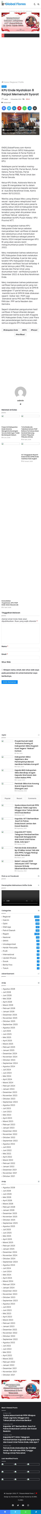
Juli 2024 (7, 1070)
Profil (5, 951)
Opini (5, 923)
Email (5, 654)
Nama (5, 646)
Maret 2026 (8, 1005)
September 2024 (10, 1063)
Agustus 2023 (9, 1105)
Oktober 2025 (9, 1021)
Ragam (6, 934)
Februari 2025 (9, 1047)
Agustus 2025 (9, 1028)
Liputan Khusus (9, 958)
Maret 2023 (8, 1121)
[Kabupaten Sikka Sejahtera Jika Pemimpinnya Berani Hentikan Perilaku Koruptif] (7, 760)
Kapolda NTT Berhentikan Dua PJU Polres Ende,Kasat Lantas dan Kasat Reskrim (27, 822)
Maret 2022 (8, 1160)
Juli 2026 (7, 992)
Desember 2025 (10, 1015)
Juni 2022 (7, 1150)
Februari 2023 (9, 1124)
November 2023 (10, 1095)
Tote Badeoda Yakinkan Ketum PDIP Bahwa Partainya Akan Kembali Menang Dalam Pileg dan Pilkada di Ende (30, 432)
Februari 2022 (9, 1163)
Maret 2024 (8, 1082)
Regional (13, 82)
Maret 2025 (8, 1044)
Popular (8, 798)
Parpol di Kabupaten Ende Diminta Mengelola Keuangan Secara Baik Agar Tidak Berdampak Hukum (10, 431)
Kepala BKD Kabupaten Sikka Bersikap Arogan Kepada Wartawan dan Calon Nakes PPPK (25, 774)
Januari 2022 (8, 1166)
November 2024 (10, 1057)
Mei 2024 (7, 1076)
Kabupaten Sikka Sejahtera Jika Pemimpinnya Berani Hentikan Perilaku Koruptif (27, 761)
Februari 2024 (9, 1086)
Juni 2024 (7, 1073)
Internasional (8, 954)
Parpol (34, 330)
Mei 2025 (7, 1037)
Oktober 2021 (9, 1176)
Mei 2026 (7, 998)
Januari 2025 (8, 1050)
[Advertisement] (20, 57)
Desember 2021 (10, 1170)
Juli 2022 (7, 1147)
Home (6, 82)
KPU (25, 330)
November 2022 (10, 1134)
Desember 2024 (10, 1053)
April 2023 (7, 1118)
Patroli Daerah (9, 930)
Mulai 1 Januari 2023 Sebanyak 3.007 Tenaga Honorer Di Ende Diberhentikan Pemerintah (27, 865)
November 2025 (10, 1018)
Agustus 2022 (9, 1144)
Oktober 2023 (9, 1099)
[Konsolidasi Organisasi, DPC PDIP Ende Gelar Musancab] (11, 521)
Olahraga (7, 927)
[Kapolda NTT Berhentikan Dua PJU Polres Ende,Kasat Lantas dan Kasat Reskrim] (7, 821)
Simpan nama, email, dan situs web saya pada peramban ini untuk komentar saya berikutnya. (20, 673)
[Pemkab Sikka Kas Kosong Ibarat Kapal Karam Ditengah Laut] (7, 786)
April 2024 (7, 1079)
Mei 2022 (7, 1153)
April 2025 (7, 1040)
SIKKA (5, 941)
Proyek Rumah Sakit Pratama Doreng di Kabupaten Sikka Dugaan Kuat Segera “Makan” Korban (26, 746)
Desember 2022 (10, 1131)
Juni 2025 (7, 1034)
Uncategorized (9, 944)
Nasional (6, 937)
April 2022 (7, 1157)
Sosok (5, 961)
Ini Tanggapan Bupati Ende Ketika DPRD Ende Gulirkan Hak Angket (30, 457)
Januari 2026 (8, 1011)
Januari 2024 (8, 1089)
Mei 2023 (7, 1115)
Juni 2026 (7, 995)
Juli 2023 (7, 1108)
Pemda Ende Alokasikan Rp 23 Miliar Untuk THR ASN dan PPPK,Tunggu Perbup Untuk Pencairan (27, 851)
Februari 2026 (9, 1008)
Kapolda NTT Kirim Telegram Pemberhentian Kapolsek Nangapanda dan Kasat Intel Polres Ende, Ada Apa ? (27, 837)
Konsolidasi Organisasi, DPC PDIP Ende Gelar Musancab (10, 603)
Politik (21, 82)
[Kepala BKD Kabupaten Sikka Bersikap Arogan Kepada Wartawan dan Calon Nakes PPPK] (7, 773)
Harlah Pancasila (10, 947)
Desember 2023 (10, 1092)
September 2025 (10, 1024)
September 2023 (10, 1102)
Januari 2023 (8, 1128)
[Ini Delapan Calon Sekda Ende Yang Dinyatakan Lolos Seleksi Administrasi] (33, 1481)
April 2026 (7, 1002)
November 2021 (10, 1173)
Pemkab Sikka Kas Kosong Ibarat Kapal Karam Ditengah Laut (27, 786)
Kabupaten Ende (11, 330)
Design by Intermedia (11, 1497)
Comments (32, 798)
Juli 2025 (7, 1031)
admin (6, 99)
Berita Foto (7, 965)
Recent (19, 798)
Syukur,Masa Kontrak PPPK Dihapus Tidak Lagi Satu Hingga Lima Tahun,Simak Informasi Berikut (27, 809)
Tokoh (5, 968)
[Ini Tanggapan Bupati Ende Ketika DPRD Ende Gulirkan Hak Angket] (30, 448)
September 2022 (10, 1141)
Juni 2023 (7, 1112)
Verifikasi (21, 334)
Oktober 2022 (9, 1137)
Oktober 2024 (9, 1060)
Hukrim (6, 920)
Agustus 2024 (9, 1066)
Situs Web (6, 662)
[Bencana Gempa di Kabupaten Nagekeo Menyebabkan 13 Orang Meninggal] (8, 1466)
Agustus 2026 (9, 989)
